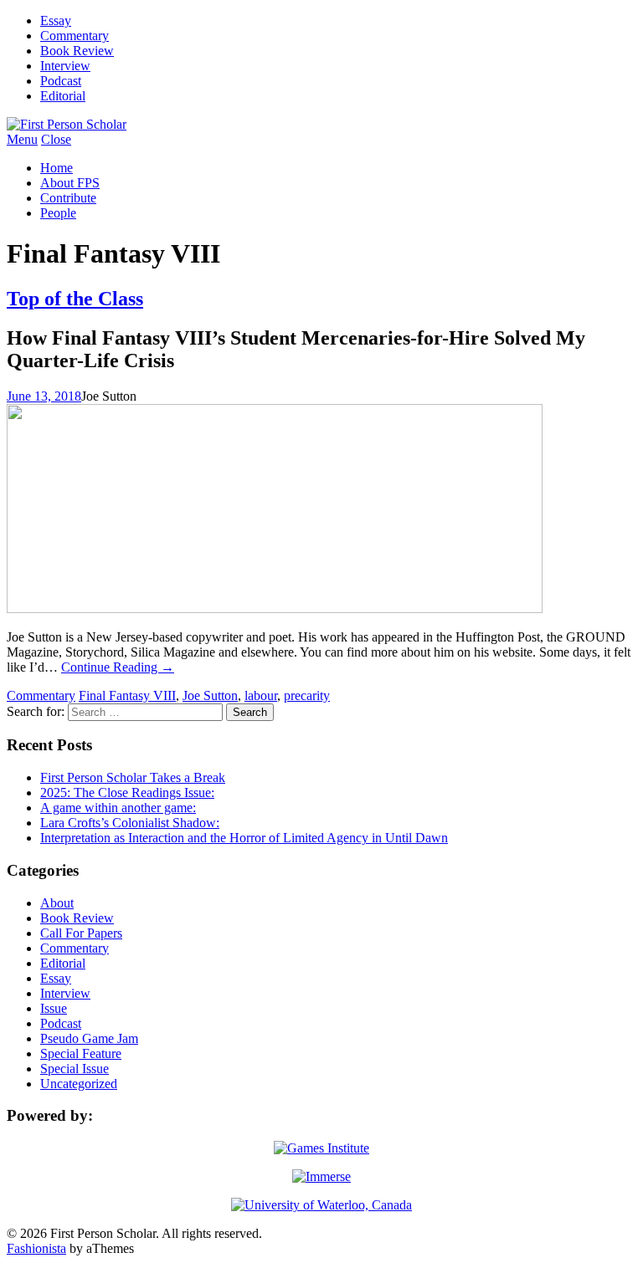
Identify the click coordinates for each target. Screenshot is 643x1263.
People (58, 213)
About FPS (70, 183)
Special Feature (80, 1053)
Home (56, 168)
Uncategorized (78, 1083)
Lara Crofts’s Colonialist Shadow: (129, 823)
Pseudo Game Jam (89, 1038)
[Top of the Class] (275, 608)
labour (260, 695)
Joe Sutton (210, 695)
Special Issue (74, 1068)
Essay (55, 20)
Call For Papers (81, 933)
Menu (22, 139)
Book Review (77, 50)
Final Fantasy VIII (127, 695)
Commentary (74, 35)
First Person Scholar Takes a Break (132, 777)
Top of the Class (75, 298)
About (57, 903)
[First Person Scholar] (66, 124)
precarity (307, 695)
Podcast (60, 81)
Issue (53, 1008)
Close (56, 139)
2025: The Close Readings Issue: (127, 792)
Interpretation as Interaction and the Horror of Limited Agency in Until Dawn (244, 838)
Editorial (62, 96)
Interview (65, 66)
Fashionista (36, 1248)
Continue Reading (117, 667)
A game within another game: (118, 807)
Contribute (68, 198)
